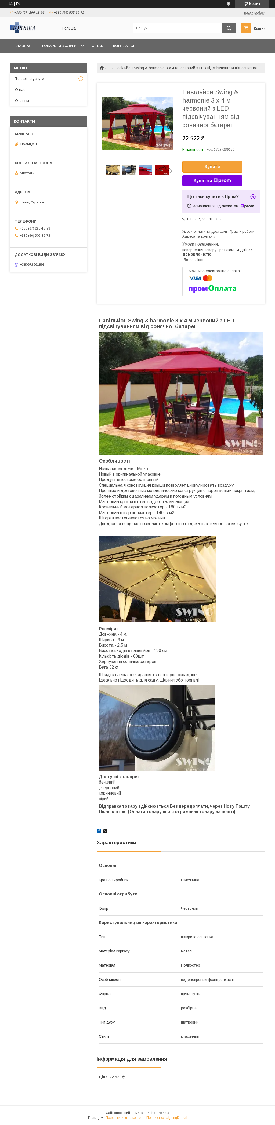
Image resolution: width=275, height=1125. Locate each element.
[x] (105, 831)
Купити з (203, 180)
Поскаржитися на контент (125, 1118)
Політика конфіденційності (166, 1118)
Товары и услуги (59, 46)
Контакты (123, 46)
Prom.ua (163, 1113)
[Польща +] (32, 32)
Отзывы (22, 101)
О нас (97, 46)
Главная (23, 46)
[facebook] (99, 831)
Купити (212, 166)
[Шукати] (229, 28)
